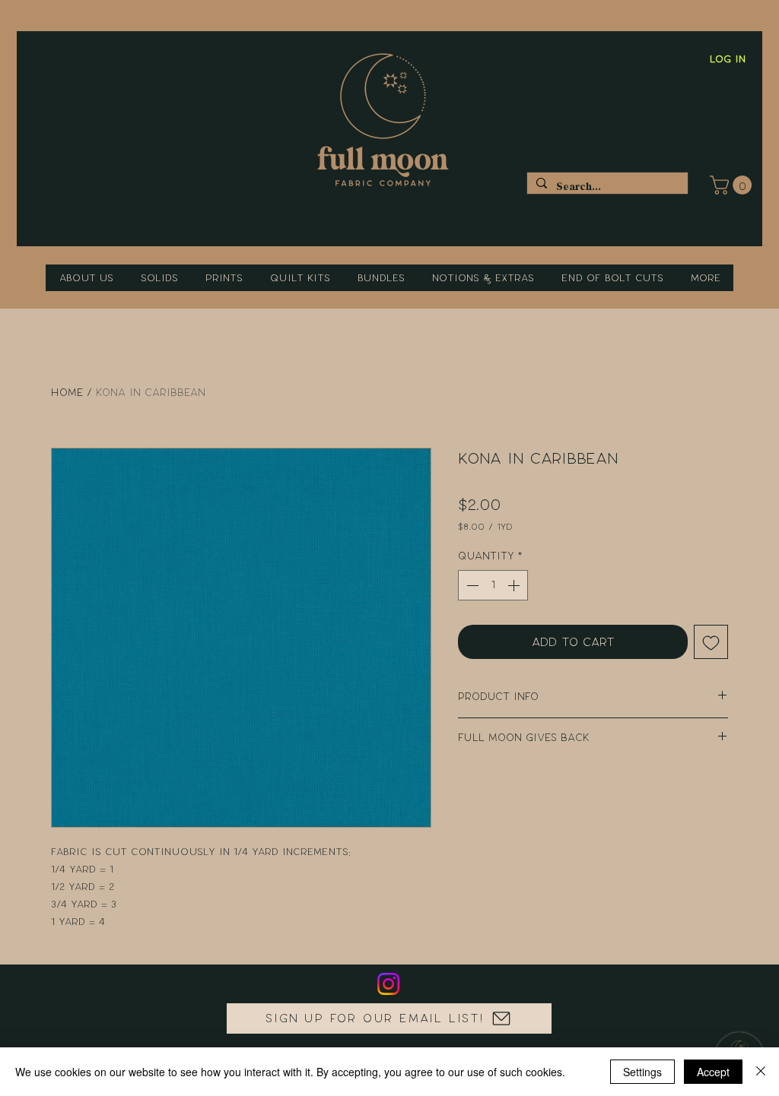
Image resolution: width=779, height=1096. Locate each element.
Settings (642, 1071)
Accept (713, 1071)
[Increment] (515, 585)
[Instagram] (388, 984)
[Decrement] (471, 585)
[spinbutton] (493, 585)
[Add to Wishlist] (711, 642)
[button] (733, 185)
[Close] (761, 1072)
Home (67, 392)
